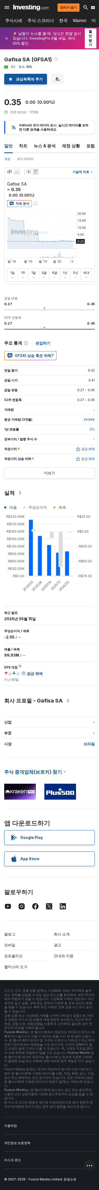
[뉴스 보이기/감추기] (36, 172)
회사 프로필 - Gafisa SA (33, 700)
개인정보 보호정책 (17, 1143)
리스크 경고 (12, 1160)
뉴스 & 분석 (45, 145)
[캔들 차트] (9, 172)
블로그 (9, 934)
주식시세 (13, 20)
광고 (57, 945)
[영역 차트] (17, 172)
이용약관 (10, 1126)
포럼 (90, 145)
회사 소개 (62, 934)
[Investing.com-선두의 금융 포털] (31, 7)
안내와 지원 (63, 956)
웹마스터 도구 (15, 966)
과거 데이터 (25, 159)
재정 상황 (71, 145)
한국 (63, 20)
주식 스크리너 (40, 20)
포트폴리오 (13, 956)
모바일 (9, 945)
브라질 (89, 743)
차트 (23, 145)
